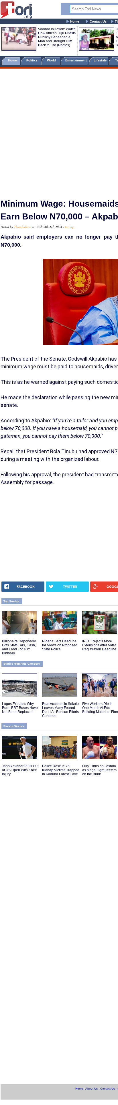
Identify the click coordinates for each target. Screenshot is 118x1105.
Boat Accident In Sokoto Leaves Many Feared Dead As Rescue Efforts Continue (60, 710)
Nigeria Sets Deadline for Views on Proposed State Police (59, 645)
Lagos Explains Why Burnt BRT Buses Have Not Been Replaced (20, 708)
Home (74, 21)
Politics (32, 60)
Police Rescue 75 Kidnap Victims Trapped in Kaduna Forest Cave (60, 770)
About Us (91, 1088)
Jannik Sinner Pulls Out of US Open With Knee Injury (20, 770)
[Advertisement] (59, 131)
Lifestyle (100, 60)
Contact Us (98, 21)
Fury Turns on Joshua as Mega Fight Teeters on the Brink (99, 770)
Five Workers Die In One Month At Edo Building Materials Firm (100, 708)
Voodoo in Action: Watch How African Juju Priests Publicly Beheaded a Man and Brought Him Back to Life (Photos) (57, 37)
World (52, 60)
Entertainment (76, 60)
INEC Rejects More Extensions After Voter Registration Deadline (99, 645)
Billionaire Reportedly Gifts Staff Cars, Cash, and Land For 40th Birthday (19, 647)
